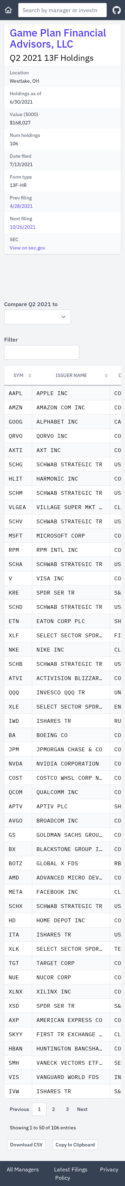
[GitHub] (116, 10)
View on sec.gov (27, 248)
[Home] (8, 10)
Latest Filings (71, 1169)
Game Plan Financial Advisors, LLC (58, 38)
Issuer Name (71, 375)
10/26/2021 (22, 227)
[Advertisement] (62, 277)
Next (82, 1109)
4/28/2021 (21, 206)
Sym (18, 375)
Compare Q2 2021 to (31, 304)
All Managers (23, 1169)
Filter (11, 339)
